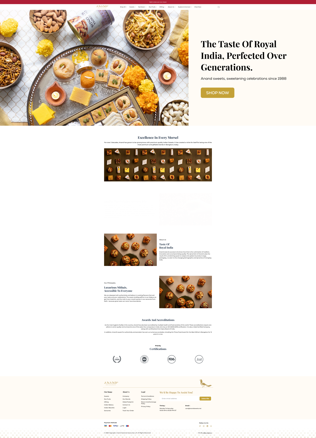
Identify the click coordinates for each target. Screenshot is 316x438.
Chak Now (197, 7)
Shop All (122, 7)
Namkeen (141, 7)
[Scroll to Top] (313, 429)
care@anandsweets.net (193, 408)
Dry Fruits (152, 7)
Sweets (131, 7)
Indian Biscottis (109, 408)
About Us (171, 7)
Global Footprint (128, 402)
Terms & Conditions (147, 396)
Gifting (161, 7)
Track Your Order (128, 410)
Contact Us (126, 405)
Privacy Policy (145, 406)
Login (124, 408)
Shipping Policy (146, 399)
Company (126, 396)
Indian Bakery (108, 405)
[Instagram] (203, 426)
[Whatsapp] (211, 426)
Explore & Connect (184, 7)
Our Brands (126, 399)
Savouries (107, 410)
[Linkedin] (207, 426)
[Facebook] (200, 426)
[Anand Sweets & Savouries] (102, 7)
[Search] (218, 7)
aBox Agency (207, 433)
